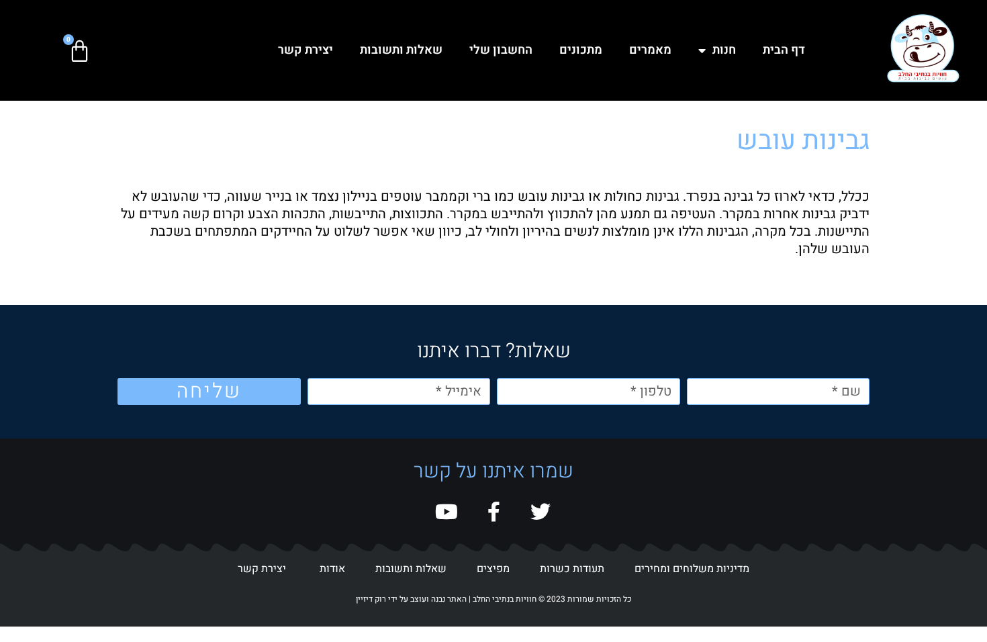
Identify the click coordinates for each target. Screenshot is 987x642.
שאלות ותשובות (401, 50)
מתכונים (580, 50)
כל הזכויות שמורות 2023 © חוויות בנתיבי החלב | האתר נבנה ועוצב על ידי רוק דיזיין (493, 599)
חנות (724, 50)
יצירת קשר (305, 50)
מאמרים (650, 50)
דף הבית (784, 50)
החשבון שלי (500, 50)
